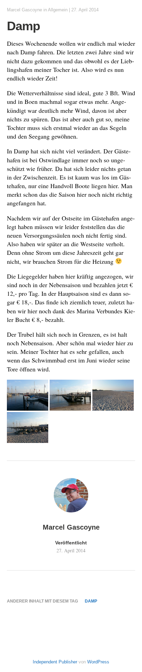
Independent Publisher (55, 661)
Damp (91, 601)
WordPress (98, 661)
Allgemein (58, 9)
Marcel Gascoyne (24, 9)
